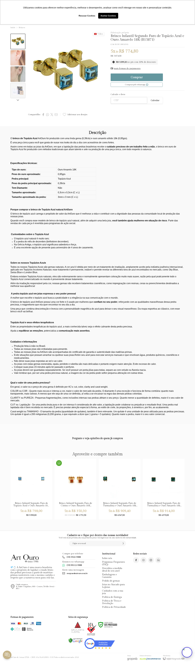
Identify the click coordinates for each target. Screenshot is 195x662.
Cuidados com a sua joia (112, 592)
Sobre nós (107, 558)
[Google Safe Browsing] (75, 640)
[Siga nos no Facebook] (136, 560)
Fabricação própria (120, 33)
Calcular (155, 100)
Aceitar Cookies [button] (108, 16)
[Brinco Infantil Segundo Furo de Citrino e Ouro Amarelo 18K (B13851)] (75, 489)
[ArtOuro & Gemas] (24, 558)
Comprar (137, 77)
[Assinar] (123, 543)
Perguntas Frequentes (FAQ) (113, 563)
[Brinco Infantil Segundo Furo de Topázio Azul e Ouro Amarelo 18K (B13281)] (31, 489)
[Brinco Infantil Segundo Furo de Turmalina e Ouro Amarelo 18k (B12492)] (119, 489)
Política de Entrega (112, 597)
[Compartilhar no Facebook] (43, 114)
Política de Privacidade (114, 607)
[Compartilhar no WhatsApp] (47, 114)
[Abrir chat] (187, 652)
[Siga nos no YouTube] (143, 560)
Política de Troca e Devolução (111, 602)
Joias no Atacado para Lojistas (113, 586)
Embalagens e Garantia (109, 576)
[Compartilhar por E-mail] (56, 114)
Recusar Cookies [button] (87, 16)
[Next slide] (18, 100)
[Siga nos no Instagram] (151, 560)
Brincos (22, 27)
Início (12, 27)
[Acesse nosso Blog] (158, 560)
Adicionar (37, 497)
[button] (17, 41)
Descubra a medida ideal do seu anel (112, 569)
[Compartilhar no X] (51, 114)
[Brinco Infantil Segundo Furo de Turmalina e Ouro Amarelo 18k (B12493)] (163, 489)
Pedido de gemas (111, 581)
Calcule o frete (118, 94)
